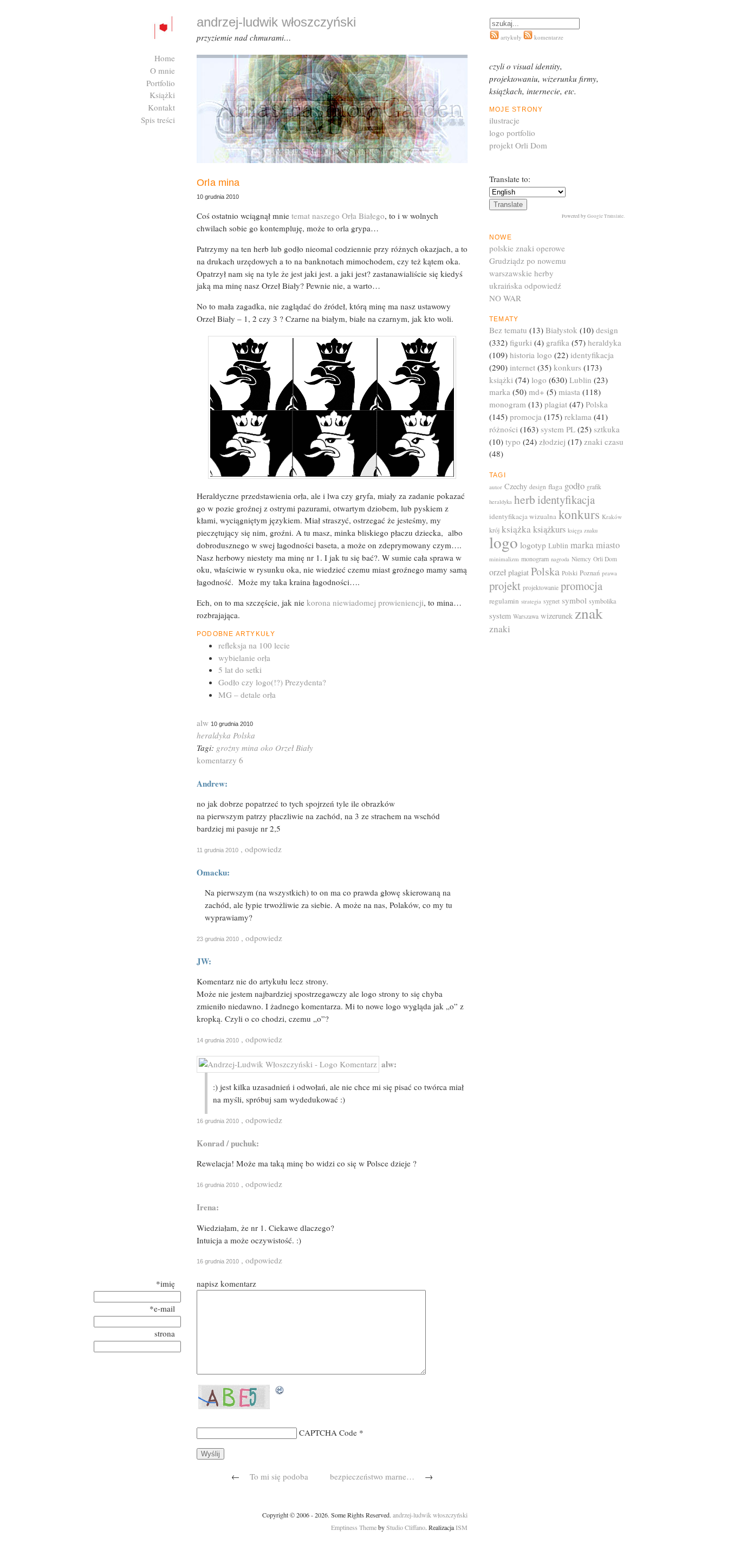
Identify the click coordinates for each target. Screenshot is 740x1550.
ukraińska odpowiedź (525, 285)
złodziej (552, 441)
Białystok (561, 330)
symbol (574, 600)
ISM (462, 1527)
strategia (531, 601)
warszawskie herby (521, 273)
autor (495, 487)
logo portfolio (512, 132)
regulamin (504, 601)
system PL (558, 429)
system (500, 616)
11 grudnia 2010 (217, 850)
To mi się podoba (279, 1476)
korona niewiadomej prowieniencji (364, 602)
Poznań (590, 573)
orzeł (497, 572)
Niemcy (581, 559)
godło (574, 485)
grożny (227, 747)
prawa (609, 573)
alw (203, 722)
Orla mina (218, 182)
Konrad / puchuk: (228, 1143)
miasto (608, 545)
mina (250, 747)
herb (524, 499)
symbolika (602, 600)
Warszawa (525, 616)
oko (267, 747)
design (607, 330)
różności (503, 429)
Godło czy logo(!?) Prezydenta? (272, 682)
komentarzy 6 (220, 760)
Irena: (208, 1207)
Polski (569, 573)
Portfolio (160, 82)
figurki (521, 342)
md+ (536, 391)
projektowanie (541, 587)
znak (589, 613)
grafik (594, 487)
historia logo (531, 354)
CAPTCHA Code (328, 1432)
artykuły (511, 37)
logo (539, 379)
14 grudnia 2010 (218, 1040)
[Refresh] (280, 1390)
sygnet (551, 601)
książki (501, 379)
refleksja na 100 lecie (254, 645)
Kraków (612, 517)
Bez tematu (508, 330)
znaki (499, 628)
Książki (162, 94)
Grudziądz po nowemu (527, 260)
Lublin (580, 379)
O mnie (162, 70)
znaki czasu (604, 441)
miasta (569, 391)
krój (494, 530)
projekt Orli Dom (518, 145)
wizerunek (557, 616)
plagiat (555, 404)
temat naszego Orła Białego (337, 215)
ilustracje (504, 120)
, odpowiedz (261, 849)
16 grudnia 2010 (218, 1121)
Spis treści (158, 119)
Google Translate (605, 216)
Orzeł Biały (294, 747)
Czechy (515, 486)
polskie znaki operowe (527, 248)
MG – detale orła (247, 694)
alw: (389, 1064)
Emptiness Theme (354, 1527)
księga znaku (583, 530)
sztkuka (607, 429)
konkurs (567, 367)
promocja (526, 416)
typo (513, 441)
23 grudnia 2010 (218, 939)
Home (164, 58)
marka (499, 391)
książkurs (549, 529)
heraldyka (214, 735)
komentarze (548, 37)
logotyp (533, 545)
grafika (557, 342)
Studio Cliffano (405, 1527)
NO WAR (505, 298)
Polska (244, 735)
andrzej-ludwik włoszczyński (430, 1514)
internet (522, 367)
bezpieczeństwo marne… (372, 1476)
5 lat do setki (240, 669)
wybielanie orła (244, 657)
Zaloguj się (156, 132)
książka (516, 529)
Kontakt (161, 107)
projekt (505, 585)
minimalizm (504, 559)
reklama (578, 416)
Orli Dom (605, 559)
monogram (507, 404)
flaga (555, 486)
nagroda (560, 559)
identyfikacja (592, 354)
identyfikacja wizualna (522, 516)
